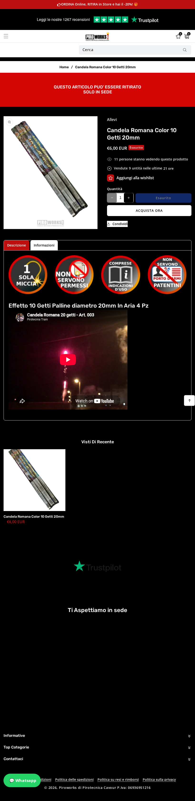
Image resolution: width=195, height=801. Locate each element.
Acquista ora (149, 210)
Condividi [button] (120, 224)
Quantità (114, 189)
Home (64, 67)
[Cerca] (184, 50)
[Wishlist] (110, 178)
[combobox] (135, 50)
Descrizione (16, 245)
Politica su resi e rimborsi (118, 779)
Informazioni (44, 245)
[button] (9, 36)
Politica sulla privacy (159, 779)
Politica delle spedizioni (74, 779)
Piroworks (68, 787)
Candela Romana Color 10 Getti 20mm (34, 517)
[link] (97, 89)
